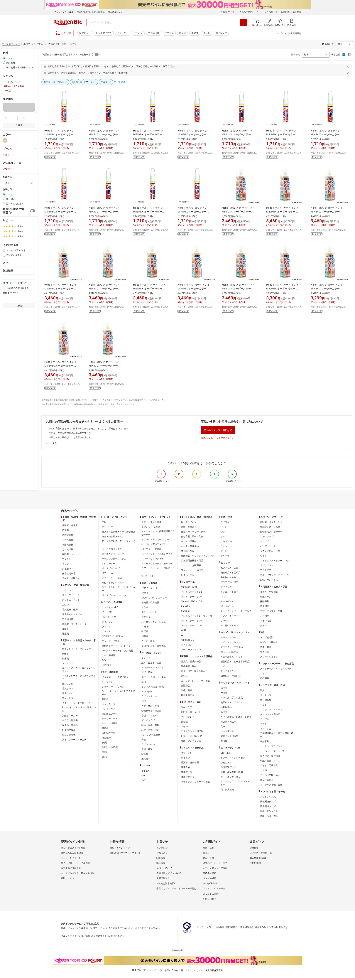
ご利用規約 (255, 863)
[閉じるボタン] (348, 67)
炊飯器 (65, 653)
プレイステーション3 (191, 620)
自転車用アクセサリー (271, 531)
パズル (224, 596)
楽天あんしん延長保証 (72, 852)
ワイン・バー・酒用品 (192, 570)
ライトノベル (148, 744)
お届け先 (7, 177)
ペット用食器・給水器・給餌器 (236, 717)
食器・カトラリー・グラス (194, 531)
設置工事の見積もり (71, 868)
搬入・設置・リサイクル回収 (75, 863)
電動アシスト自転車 (270, 527)
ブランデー (226, 551)
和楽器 (144, 636)
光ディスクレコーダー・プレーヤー (118, 543)
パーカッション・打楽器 (153, 621)
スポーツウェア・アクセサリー (275, 575)
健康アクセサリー (190, 777)
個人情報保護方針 (258, 858)
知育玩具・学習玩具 (231, 572)
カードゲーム (227, 601)
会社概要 (285, 12)
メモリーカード (109, 573)
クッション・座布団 (270, 714)
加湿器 (65, 629)
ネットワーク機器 (111, 641)
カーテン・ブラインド (271, 746)
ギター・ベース (149, 612)
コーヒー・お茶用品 (191, 565)
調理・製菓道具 (189, 527)
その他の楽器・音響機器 (153, 646)
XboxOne (185, 606)
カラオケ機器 (148, 641)
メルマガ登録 (209, 878)
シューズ (264, 541)
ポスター (145, 759)
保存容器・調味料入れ (192, 536)
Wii (182, 635)
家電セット (84, 33)
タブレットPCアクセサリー (155, 539)
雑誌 (143, 701)
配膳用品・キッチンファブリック (197, 555)
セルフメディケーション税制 (75, 936)
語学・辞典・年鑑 (150, 725)
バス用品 (264, 616)
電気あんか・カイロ (72, 614)
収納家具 (264, 741)
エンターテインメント (152, 667)
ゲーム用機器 (108, 655)
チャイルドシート (229, 671)
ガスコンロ (67, 683)
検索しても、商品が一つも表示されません (70, 437)
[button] (11, 107)
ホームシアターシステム (114, 558)
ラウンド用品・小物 (270, 551)
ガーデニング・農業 (231, 777)
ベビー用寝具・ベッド (232, 656)
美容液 (184, 721)
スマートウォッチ (269, 656)
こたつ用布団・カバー (271, 775)
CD (143, 775)
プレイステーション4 (191, 596)
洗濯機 (194, 33)
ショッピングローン (71, 858)
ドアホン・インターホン (233, 757)
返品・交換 (208, 858)
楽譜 (143, 682)
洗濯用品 (264, 606)
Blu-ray (145, 771)
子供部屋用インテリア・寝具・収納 (276, 735)
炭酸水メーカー (70, 715)
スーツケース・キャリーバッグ (275, 668)
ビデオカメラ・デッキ (113, 554)
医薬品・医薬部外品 (191, 661)
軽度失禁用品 (187, 695)
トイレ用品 (265, 620)
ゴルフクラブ (266, 536)
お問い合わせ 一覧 (174, 970)
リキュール (226, 541)
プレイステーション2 (191, 625)
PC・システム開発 (150, 735)
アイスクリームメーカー (74, 739)
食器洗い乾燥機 (70, 720)
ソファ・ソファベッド (271, 709)
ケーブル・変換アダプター (154, 544)
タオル (263, 625)
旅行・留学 (147, 672)
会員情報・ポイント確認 (168, 873)
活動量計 (106, 737)
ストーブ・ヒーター (72, 595)
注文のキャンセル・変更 (215, 863)
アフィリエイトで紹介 (214, 888)
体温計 (105, 757)
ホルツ (6, 154)
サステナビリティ (194, 970)
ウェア (263, 555)
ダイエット (186, 757)
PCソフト (107, 665)
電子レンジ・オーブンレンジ (76, 649)
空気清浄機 (153, 33)
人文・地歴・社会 (150, 706)
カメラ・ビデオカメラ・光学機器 (118, 531)
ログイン (281, 33)
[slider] (3, 112)
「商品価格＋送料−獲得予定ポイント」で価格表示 (65, 54)
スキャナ (106, 631)
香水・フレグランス (191, 741)
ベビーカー (226, 666)
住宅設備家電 (68, 573)
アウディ (7, 169)
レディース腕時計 (269, 642)
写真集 (144, 754)
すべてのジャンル (11, 44)
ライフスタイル (149, 696)
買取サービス (67, 878)
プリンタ (106, 626)
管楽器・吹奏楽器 (150, 602)
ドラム (144, 607)
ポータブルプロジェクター (115, 595)
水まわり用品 (187, 575)
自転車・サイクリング (271, 522)
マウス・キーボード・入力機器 (117, 650)
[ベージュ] (5, 140)
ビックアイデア (103, 33)
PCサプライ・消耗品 (112, 636)
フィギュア (226, 587)
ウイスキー (226, 522)
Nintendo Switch (189, 587)
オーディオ (107, 527)
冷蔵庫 (182, 33)
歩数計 (105, 742)
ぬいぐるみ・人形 (229, 567)
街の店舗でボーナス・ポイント (125, 852)
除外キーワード (10, 293)
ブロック (225, 620)
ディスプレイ (108, 621)
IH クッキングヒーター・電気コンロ (79, 709)
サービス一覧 (156, 970)
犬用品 (224, 693)
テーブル (264, 719)
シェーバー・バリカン (113, 686)
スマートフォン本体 (151, 522)
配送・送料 (208, 848)
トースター (67, 663)
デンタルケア (108, 709)
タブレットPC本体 (150, 527)
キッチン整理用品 (190, 546)
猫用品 (224, 688)
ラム (223, 536)
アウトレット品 (268, 796)
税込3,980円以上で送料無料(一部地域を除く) (99, 12)
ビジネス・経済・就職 (152, 686)
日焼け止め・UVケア (191, 736)
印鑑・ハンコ (266, 596)
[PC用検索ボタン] (243, 22)
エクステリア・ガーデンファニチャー (237, 783)
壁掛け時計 (265, 647)
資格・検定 (147, 749)
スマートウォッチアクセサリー (157, 563)
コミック (145, 658)
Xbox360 (185, 611)
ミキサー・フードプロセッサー (77, 703)
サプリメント (187, 753)
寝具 (262, 690)
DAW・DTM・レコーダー (154, 597)
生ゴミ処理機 (68, 735)
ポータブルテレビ (111, 568)
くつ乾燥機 (67, 549)
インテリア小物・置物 (271, 784)
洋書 (143, 739)
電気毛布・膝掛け (71, 609)
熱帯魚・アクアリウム (232, 702)
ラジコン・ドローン (231, 592)
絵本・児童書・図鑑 (151, 662)
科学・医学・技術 (150, 730)
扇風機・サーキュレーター (75, 624)
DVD (143, 780)
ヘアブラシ (107, 682)
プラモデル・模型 (229, 582)
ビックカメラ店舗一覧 (267, 12)
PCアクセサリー (110, 617)
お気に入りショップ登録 (215, 868)
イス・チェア (266, 729)
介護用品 (185, 685)
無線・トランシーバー (113, 582)
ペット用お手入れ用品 (232, 697)
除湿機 (65, 633)
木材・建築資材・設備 (232, 772)
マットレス (265, 695)
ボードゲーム (227, 606)
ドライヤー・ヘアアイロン (115, 677)
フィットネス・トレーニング (274, 560)
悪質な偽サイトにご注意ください (108, 936)
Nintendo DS (187, 640)
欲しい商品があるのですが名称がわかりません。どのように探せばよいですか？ (89, 428)
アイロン (66, 559)
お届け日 (7, 189)
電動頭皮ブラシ (109, 713)
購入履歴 (160, 863)
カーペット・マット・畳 (272, 751)
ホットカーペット (71, 600)
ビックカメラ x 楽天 (64, 12)
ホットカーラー (109, 704)
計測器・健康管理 (190, 762)
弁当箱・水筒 (187, 551)
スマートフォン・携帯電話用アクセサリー (158, 533)
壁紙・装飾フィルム (270, 760)
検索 (20, 125)
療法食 (224, 741)
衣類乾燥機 (67, 540)
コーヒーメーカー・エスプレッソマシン (78, 669)
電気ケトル (67, 693)
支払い (206, 852)
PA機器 (145, 593)
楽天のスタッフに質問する (218, 430)
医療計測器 (186, 690)
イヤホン (138, 33)
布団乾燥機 (67, 544)
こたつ (65, 604)
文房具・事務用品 (269, 592)
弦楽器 (144, 631)
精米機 (65, 658)
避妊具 (184, 676)
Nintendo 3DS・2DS (191, 601)
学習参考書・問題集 (151, 710)
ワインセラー (68, 698)
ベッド (263, 705)
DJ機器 (145, 626)
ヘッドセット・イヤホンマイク (157, 554)
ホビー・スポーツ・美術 (153, 677)
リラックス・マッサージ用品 (195, 781)
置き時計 (264, 652)
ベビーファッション (231, 642)
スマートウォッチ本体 (152, 558)
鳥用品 (224, 712)
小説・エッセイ (149, 715)
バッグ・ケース (268, 546)
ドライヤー (122, 33)
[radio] (4, 58)
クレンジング (187, 717)
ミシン (65, 564)
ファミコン (186, 644)
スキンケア (186, 707)
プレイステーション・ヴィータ (196, 616)
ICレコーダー (108, 563)
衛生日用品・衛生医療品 (193, 671)
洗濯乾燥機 (67, 535)
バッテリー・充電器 (151, 549)
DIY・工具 (226, 753)
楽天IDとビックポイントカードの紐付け (176, 888)
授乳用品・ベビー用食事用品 (235, 661)
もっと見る (51, 443)
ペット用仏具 (227, 731)
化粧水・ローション (191, 712)
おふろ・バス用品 (229, 652)
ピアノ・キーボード (151, 588)
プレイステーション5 (191, 592)
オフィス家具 (266, 780)
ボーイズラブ (148, 720)
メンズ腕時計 (266, 637)
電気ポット (67, 688)
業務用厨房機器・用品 (192, 560)
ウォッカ (225, 546)
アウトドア (265, 570)
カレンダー (147, 691)
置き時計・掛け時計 (270, 756)
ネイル (184, 726)
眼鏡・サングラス (269, 580)
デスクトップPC (110, 607)
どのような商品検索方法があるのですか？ (70, 433)
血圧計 (105, 752)
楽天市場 (297, 12)
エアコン (169, 33)
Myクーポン (162, 868)
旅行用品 (264, 678)
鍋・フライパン (189, 522)
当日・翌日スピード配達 (73, 848)
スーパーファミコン (191, 649)
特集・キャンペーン (120, 848)
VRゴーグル (147, 576)
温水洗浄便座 (108, 733)
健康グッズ (186, 772)
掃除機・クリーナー (72, 554)
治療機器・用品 (189, 666)
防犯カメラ (226, 762)
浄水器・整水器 (70, 725)
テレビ (207, 33)
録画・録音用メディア (113, 536)
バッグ (263, 673)
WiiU (183, 630)
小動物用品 (226, 707)
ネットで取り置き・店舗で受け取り (79, 873)
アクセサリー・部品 (112, 578)
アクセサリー (148, 617)
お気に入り (162, 852)
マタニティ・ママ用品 (232, 647)
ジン (223, 531)
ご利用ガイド (227, 12)
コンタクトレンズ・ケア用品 (195, 680)
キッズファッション (231, 637)
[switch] (32, 210)
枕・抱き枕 (265, 700)
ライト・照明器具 (71, 578)
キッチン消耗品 (189, 541)
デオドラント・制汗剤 (192, 731)
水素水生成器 (68, 730)
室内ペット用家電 (229, 736)
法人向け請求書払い (166, 883)
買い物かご (162, 848)
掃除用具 (264, 601)
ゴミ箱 (263, 770)
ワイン (224, 527)
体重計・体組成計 (111, 747)
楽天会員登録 (294, 33)
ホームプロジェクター (113, 549)
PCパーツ (107, 660)
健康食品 (185, 767)
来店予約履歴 (163, 878)
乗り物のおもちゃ (229, 577)
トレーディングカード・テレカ (236, 611)
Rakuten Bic (68, 22)
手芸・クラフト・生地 (271, 611)
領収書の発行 (209, 873)
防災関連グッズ (228, 767)
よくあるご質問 (245, 12)
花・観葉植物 (227, 789)
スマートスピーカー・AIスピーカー (118, 589)
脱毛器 (105, 699)
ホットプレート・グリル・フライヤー (78, 677)
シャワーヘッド (109, 718)
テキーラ (225, 555)
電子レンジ (221, 33)
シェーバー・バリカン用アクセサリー (118, 693)
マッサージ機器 (109, 723)
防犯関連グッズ (268, 801)
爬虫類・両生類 (228, 721)
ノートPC (107, 612)
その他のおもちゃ (229, 625)
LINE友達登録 (210, 883)
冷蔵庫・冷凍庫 (70, 525)
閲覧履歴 (160, 858)
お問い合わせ (209, 899)
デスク (263, 724)
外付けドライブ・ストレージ (116, 646)
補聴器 (105, 728)
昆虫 (223, 726)
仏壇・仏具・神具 (269, 816)
